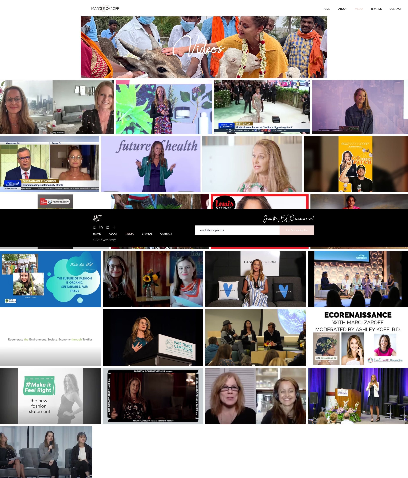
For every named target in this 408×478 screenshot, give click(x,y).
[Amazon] (94, 227)
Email (198, 223)
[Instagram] (107, 227)
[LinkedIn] (101, 227)
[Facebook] (114, 227)
